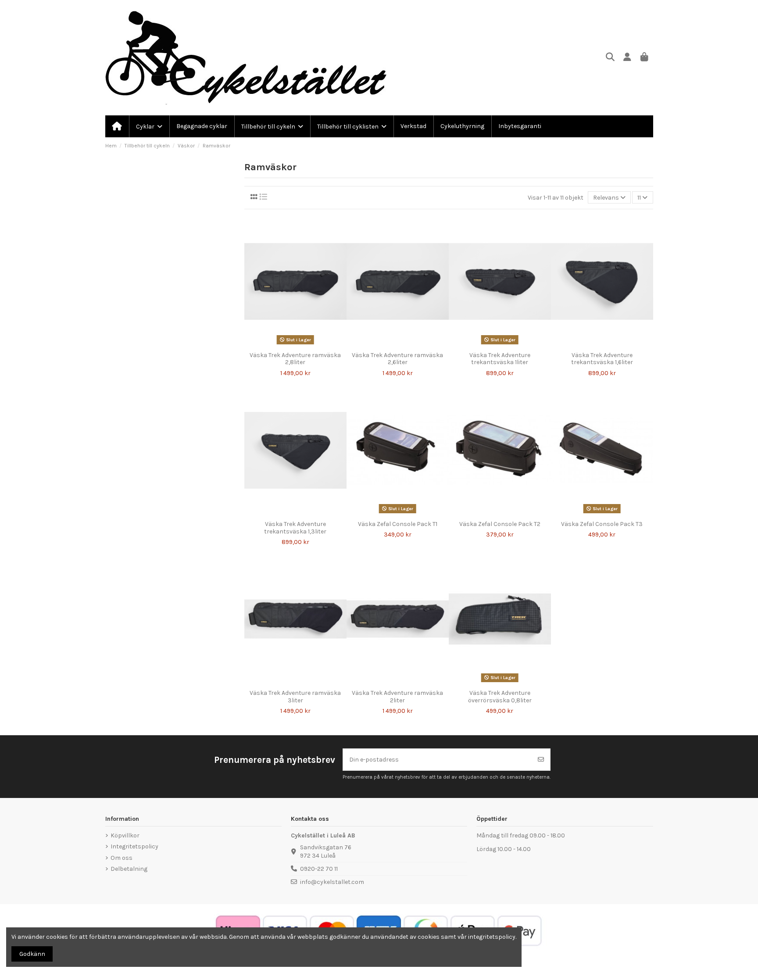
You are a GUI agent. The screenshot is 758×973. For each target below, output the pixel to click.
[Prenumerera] (541, 759)
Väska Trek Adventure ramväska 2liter (397, 696)
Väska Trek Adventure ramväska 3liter (295, 696)
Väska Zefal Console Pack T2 (499, 524)
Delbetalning (129, 869)
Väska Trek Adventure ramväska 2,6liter (397, 358)
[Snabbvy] (301, 344)
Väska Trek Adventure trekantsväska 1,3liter (295, 527)
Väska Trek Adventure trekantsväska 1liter (499, 358)
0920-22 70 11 (319, 869)
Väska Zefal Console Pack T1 (397, 524)
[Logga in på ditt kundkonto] (627, 58)
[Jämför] (288, 344)
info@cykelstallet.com (332, 882)
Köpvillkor (125, 835)
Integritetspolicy (134, 846)
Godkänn (32, 954)
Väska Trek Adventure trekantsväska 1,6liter (602, 358)
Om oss (121, 858)
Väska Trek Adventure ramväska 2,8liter (295, 358)
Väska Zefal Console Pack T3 (602, 524)
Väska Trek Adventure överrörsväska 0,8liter (500, 696)
